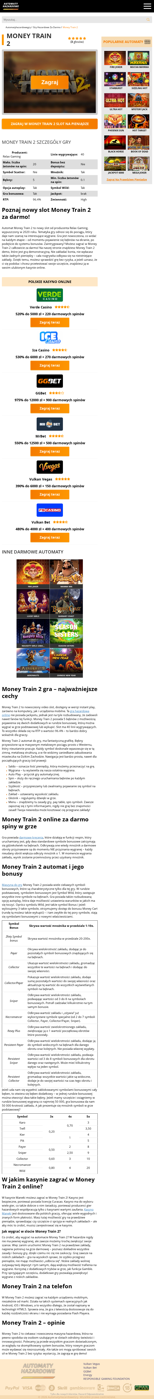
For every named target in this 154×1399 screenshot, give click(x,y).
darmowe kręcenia (31, 837)
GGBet (40, 393)
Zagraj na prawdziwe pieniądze (127, 179)
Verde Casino (41, 307)
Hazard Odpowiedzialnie (91, 1394)
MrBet (40, 436)
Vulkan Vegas (40, 479)
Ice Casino (40, 350)
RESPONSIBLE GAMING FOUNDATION (106, 1379)
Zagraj (49, 82)
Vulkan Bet (41, 522)
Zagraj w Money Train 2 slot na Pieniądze (50, 123)
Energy (87, 1375)
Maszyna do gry (12, 885)
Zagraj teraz (50, 322)
